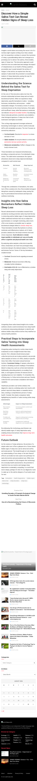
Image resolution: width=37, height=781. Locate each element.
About (2, 773)
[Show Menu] (2, 4)
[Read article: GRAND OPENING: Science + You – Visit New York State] (5, 575)
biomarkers (9, 478)
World (27, 744)
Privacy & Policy (19, 773)
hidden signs (30, 478)
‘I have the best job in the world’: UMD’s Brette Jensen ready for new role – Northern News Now (21, 600)
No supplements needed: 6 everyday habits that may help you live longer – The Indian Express (22, 590)
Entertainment (5, 740)
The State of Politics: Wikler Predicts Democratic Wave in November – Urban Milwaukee (21, 636)
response (25, 134)
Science (27, 735)
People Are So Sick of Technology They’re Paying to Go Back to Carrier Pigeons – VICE (22, 646)
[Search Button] (35, 4)
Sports (27, 737)
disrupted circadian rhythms (18, 113)
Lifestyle (16, 737)
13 (18, 696)
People (15, 740)
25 (8, 704)
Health (15, 735)
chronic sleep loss (26, 225)
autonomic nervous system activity (15, 142)
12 (13, 696)
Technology (29, 740)
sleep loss (24, 480)
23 (33, 700)
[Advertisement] (18, 529)
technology (5, 483)
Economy (4, 737)
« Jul (2, 711)
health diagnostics (19, 478)
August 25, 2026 (7, 568)
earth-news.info (9, 776)
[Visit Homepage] (18, 4)
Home (2, 10)
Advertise (9, 773)
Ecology (3, 735)
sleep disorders (14, 480)
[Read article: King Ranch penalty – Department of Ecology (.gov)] (5, 753)
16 (33, 696)
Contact (28, 773)
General (7, 10)
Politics (15, 742)
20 (18, 700)
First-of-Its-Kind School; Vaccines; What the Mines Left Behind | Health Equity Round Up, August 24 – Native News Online (22, 626)
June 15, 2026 (5, 24)
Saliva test (5, 480)
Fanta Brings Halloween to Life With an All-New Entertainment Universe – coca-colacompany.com (22, 617)
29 (28, 704)
